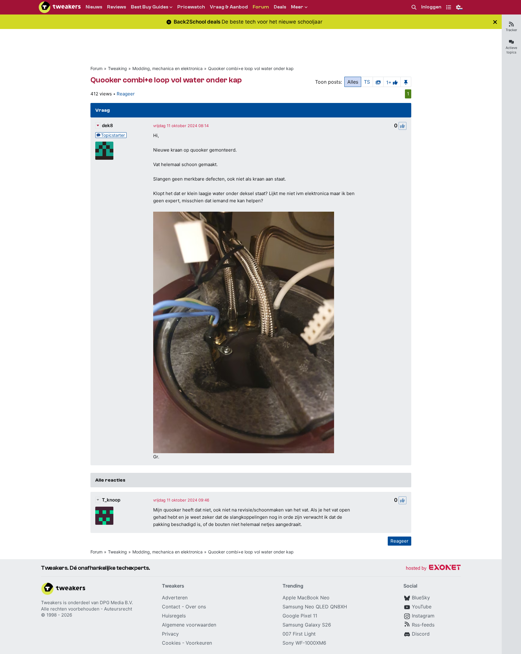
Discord (421, 634)
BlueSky (421, 598)
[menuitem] (414, 7)
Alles (352, 82)
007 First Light (299, 634)
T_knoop (111, 500)
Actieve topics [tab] (511, 50)
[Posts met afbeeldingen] (378, 82)
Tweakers (51, 602)
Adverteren (175, 598)
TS (367, 82)
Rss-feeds (423, 625)
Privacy (170, 634)
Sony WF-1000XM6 (304, 643)
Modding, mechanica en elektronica (167, 68)
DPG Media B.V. (116, 602)
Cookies (171, 643)
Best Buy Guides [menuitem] (149, 7)
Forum (96, 68)
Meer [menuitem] (297, 7)
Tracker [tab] (511, 30)
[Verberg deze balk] (495, 22)
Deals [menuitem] (280, 7)
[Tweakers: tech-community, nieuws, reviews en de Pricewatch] (59, 7)
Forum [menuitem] (261, 7)
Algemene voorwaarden (189, 625)
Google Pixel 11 (300, 616)
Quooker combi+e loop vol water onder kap (251, 68)
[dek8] (104, 151)
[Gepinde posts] (406, 82)
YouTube (421, 607)
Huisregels (174, 616)
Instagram (423, 616)
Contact (171, 607)
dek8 (107, 125)
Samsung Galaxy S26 (307, 625)
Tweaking (117, 68)
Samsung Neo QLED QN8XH (315, 607)
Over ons (195, 607)
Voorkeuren (199, 643)
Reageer (126, 94)
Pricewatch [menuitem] (191, 7)
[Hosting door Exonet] (433, 568)
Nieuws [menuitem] (94, 7)
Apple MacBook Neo (306, 598)
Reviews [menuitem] (116, 7)
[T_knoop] (104, 516)
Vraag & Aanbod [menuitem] (229, 7)
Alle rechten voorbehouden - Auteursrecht (86, 609)
